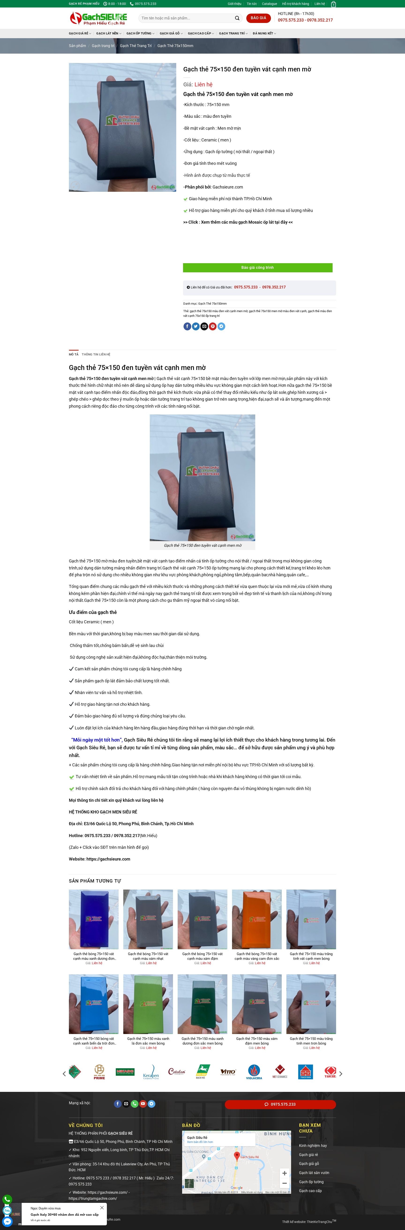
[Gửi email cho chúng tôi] (126, 1104)
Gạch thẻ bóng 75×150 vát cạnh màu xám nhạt (148, 956)
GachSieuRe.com (107, 1220)
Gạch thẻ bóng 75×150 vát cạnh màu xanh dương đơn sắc (93, 956)
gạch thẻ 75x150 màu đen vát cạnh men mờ (219, 311)
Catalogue (269, 4)
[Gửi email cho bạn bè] (204, 326)
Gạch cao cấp (199, 33)
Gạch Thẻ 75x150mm (175, 46)
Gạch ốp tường (139, 33)
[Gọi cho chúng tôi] (135, 1104)
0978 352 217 (124, 1178)
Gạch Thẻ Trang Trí (136, 46)
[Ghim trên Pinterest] (213, 326)
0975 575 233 (97, 1178)
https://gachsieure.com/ (108, 1192)
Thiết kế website (293, 1222)
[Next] (340, 1074)
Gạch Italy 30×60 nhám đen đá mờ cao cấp (65, 1214)
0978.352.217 (127, 835)
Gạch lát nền (107, 33)
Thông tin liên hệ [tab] (96, 354)
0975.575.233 (97, 835)
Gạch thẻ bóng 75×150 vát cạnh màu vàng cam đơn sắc (257, 956)
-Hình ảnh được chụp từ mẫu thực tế (216, 175)
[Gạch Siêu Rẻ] (98, 18)
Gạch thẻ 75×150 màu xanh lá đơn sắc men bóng (148, 1041)
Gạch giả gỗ (170, 33)
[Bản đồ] (236, 1162)
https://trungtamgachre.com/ (93, 1198)
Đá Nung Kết (263, 33)
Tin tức (252, 4)
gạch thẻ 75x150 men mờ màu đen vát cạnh (278, 311)
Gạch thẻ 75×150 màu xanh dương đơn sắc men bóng (203, 1041)
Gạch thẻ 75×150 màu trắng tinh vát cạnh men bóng (311, 956)
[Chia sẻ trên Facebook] (187, 326)
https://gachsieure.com (108, 859)
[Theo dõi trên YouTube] (143, 1104)
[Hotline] (7, 1199)
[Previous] (64, 1074)
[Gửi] (237, 18)
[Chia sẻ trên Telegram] (221, 326)
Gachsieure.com (228, 187)
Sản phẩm (77, 46)
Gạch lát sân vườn (314, 1173)
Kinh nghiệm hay (313, 1145)
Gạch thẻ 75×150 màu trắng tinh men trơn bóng (311, 1041)
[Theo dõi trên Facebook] (118, 1104)
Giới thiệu (234, 4)
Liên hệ (320, 4)
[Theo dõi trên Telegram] (151, 1104)
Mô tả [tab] (74, 354)
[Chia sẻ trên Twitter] (196, 326)
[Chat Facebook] (7, 1221)
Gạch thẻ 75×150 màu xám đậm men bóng (257, 1041)
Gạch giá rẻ (78, 33)
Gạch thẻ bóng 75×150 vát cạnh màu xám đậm (202, 956)
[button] (333, 4)
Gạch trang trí (232, 33)
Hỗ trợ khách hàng (295, 4)
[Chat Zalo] (7, 1210)
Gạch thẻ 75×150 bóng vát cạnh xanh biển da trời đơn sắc (93, 1041)
